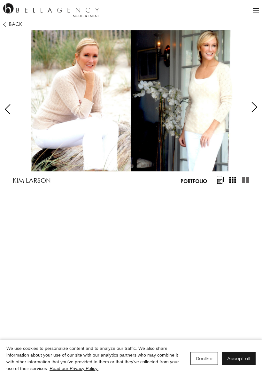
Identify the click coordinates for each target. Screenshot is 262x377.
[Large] (245, 180)
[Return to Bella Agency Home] (51, 10)
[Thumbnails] (232, 180)
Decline (204, 358)
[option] (131, 101)
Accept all (238, 358)
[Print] (220, 180)
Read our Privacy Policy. (74, 368)
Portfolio (194, 181)
